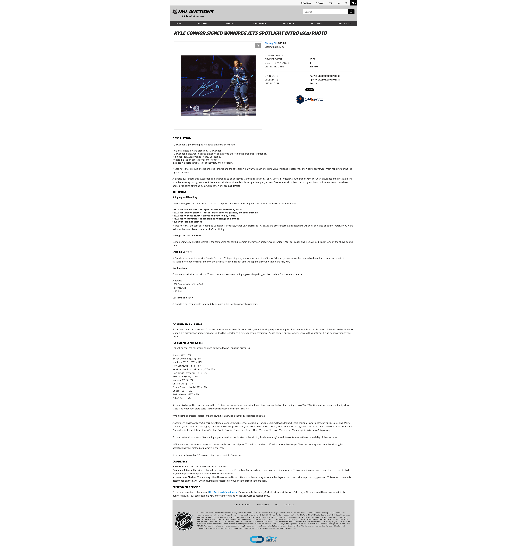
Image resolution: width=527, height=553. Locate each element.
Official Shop (306, 3)
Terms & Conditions (241, 504)
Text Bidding (345, 23)
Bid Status (316, 23)
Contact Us (289, 504)
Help (338, 3)
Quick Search (259, 23)
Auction (314, 83)
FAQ (330, 3)
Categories (230, 23)
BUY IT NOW (288, 23)
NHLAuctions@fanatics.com (223, 492)
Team (178, 23)
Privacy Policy (263, 504)
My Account (320, 3)
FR (346, 3)
